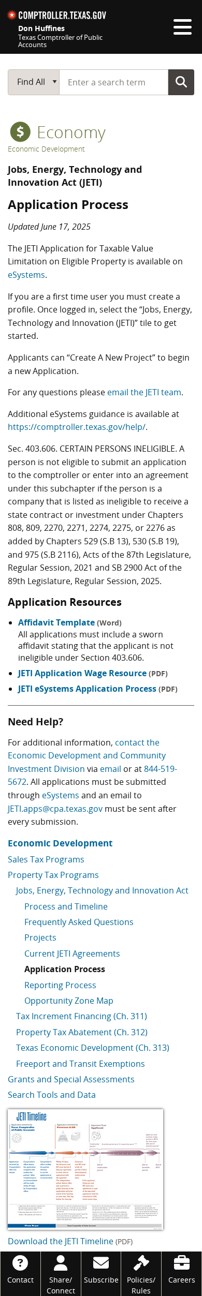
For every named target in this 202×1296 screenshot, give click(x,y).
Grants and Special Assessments (71, 1079)
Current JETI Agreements (72, 953)
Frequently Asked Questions (79, 922)
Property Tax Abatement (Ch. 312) (82, 1032)
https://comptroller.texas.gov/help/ (77, 427)
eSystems (26, 274)
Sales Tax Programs (46, 859)
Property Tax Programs (53, 875)
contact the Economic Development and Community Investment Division (87, 755)
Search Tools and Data (52, 1094)
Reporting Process (60, 985)
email (110, 768)
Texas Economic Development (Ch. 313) (92, 1047)
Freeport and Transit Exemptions (80, 1063)
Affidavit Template (70, 622)
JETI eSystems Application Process (98, 688)
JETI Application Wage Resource (93, 673)
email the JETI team (144, 392)
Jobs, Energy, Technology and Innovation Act (102, 890)
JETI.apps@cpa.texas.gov (55, 808)
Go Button (181, 81)
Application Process (64, 969)
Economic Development (46, 149)
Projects (40, 937)
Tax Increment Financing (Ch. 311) (81, 1016)
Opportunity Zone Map (68, 1000)
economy (69, 132)
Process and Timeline (66, 906)
